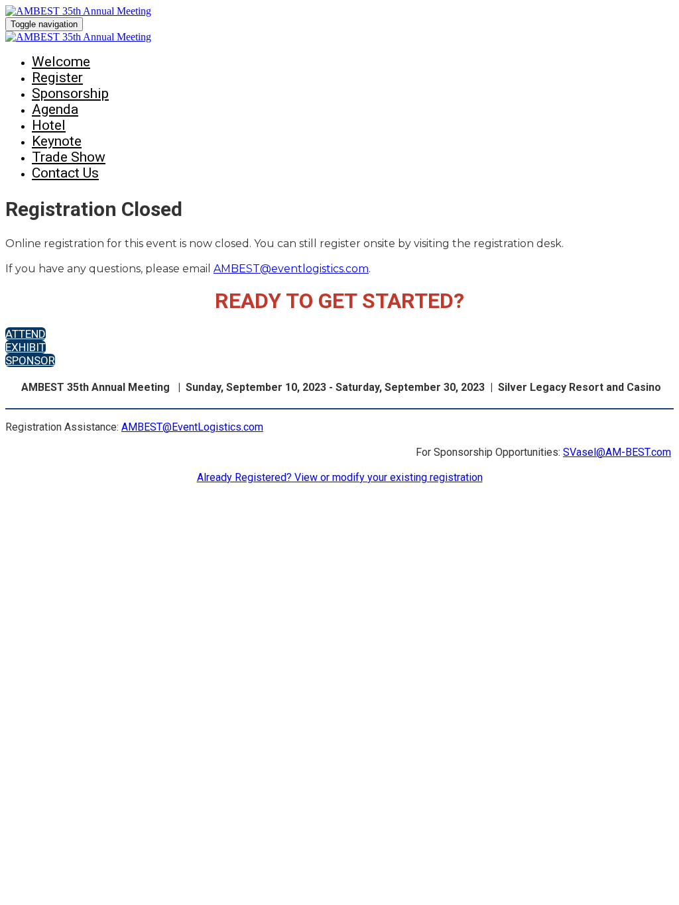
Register (57, 77)
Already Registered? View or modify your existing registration (340, 477)
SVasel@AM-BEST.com (617, 452)
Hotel (49, 125)
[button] (25, 334)
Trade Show (68, 157)
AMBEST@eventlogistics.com (291, 268)
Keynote (57, 141)
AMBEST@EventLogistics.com (192, 427)
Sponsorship (70, 93)
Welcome (61, 62)
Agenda (55, 109)
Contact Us (65, 173)
